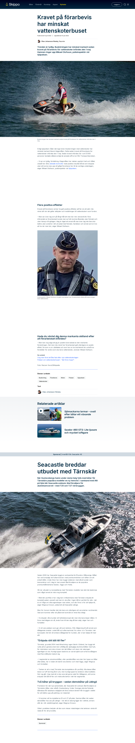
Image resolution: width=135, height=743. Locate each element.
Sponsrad (42, 723)
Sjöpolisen (72, 168)
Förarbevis (53, 378)
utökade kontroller (56, 164)
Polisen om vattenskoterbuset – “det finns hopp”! (55, 360)
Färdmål (38, 4)
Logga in (117, 4)
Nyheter (63, 4)
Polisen (71, 378)
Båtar (31, 4)
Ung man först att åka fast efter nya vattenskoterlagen (57, 357)
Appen (55, 4)
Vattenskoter (43, 381)
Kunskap (47, 4)
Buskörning (42, 378)
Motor (63, 378)
